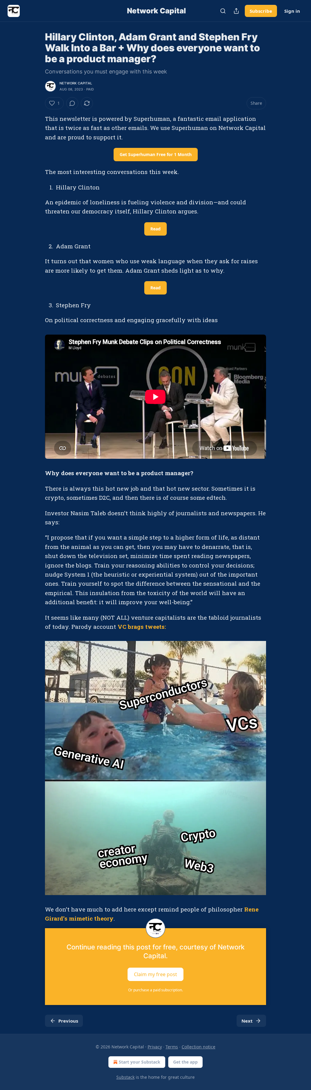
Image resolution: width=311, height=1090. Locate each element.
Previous (68, 1021)
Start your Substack (139, 1062)
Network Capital (76, 83)
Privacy (155, 1047)
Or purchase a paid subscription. (155, 990)
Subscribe (261, 11)
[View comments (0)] (72, 103)
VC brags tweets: (142, 626)
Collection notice (198, 1047)
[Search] (223, 11)
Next (247, 1021)
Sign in (292, 11)
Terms (172, 1047)
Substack (125, 1077)
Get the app (185, 1062)
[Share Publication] (236, 11)
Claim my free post (155, 974)
